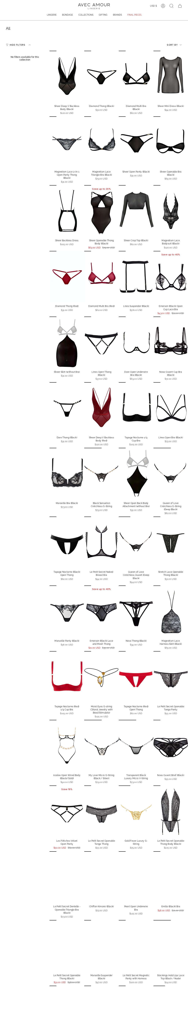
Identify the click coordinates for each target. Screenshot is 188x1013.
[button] (51, 15)
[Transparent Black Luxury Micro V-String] (136, 746)
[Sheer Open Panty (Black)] (136, 142)
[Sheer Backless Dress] (67, 211)
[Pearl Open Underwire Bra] (136, 877)
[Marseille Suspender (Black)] (101, 946)
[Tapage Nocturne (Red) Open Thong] (136, 677)
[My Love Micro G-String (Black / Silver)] (101, 746)
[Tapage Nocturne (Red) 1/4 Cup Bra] (67, 677)
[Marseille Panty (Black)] (67, 611)
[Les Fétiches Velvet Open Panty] (67, 811)
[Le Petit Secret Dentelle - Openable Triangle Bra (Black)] (67, 877)
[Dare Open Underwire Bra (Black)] (136, 342)
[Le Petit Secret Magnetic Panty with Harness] (136, 946)
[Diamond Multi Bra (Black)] (136, 77)
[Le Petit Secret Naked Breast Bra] (101, 542)
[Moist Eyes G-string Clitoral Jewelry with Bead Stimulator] (101, 677)
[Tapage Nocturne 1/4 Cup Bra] (136, 408)
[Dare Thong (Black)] (67, 408)
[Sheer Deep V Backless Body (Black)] (67, 77)
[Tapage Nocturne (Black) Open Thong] (67, 542)
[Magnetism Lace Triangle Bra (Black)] (101, 142)
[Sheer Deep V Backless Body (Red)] (101, 408)
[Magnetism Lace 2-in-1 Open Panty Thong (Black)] (67, 142)
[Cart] (180, 6)
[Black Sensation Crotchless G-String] (101, 474)
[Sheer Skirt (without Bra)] (67, 342)
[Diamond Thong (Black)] (101, 77)
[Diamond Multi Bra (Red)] (101, 277)
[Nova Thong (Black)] (136, 611)
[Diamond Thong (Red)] (67, 277)
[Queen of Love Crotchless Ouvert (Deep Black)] (136, 542)
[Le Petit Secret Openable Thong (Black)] (67, 946)
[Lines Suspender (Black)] (136, 277)
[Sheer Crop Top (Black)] (136, 211)
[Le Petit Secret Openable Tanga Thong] (101, 811)
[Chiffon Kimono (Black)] (101, 877)
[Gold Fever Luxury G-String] (136, 811)
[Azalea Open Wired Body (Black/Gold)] (67, 746)
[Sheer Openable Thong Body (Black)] (101, 211)
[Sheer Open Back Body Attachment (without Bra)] (136, 474)
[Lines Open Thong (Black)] (101, 342)
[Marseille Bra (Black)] (67, 474)
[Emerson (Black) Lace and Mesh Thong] (101, 611)
